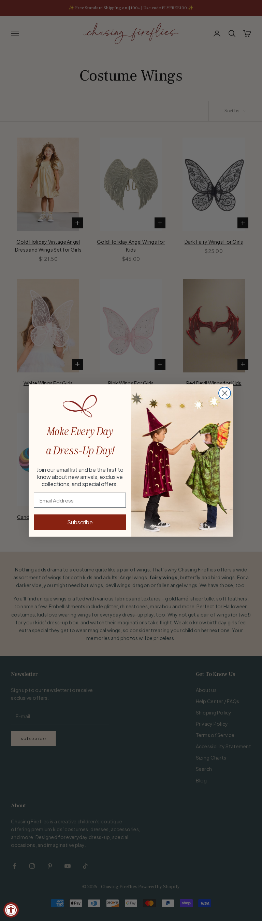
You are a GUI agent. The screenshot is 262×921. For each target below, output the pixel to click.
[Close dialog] (225, 393)
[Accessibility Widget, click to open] (11, 910)
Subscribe (80, 522)
